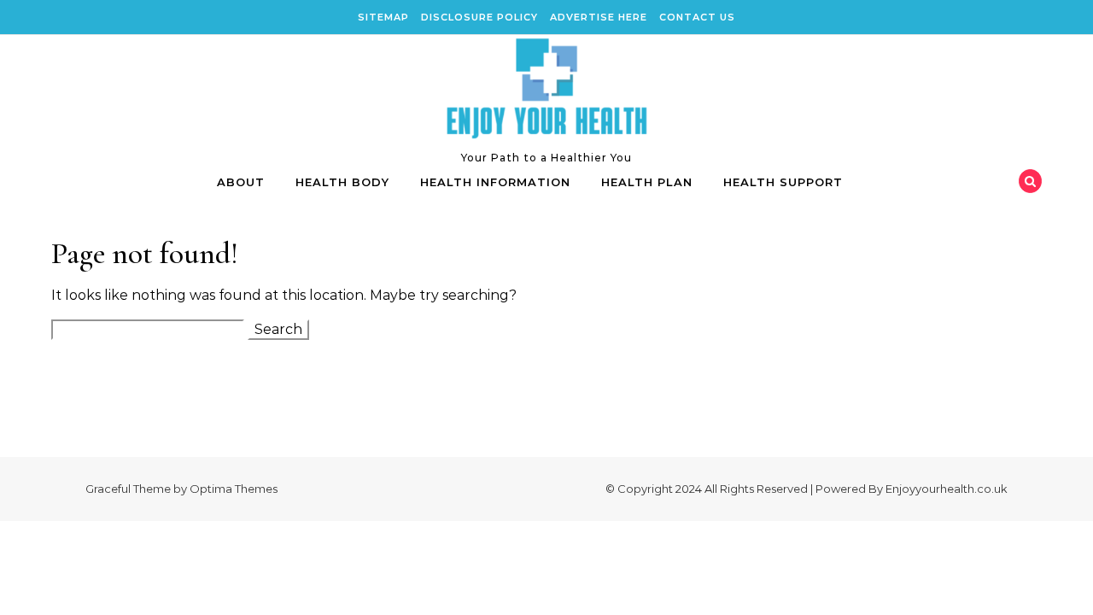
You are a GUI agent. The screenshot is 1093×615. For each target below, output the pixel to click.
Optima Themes (234, 488)
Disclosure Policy (479, 17)
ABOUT (241, 182)
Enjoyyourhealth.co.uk (947, 488)
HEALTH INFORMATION (495, 182)
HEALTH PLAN (647, 182)
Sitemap (383, 17)
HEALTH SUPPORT (783, 182)
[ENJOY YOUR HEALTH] (546, 92)
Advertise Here (598, 17)
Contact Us (697, 17)
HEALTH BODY (342, 182)
